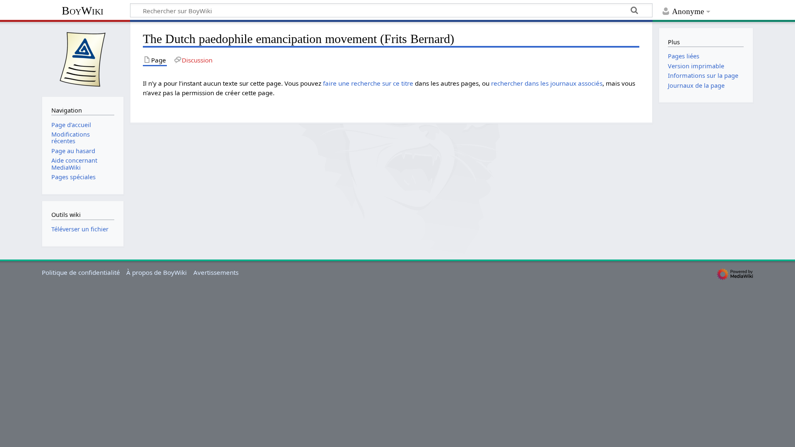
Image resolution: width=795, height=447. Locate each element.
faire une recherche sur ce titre (368, 83)
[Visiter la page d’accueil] (83, 58)
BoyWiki (83, 10)
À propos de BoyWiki (156, 272)
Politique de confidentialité (81, 272)
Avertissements (215, 272)
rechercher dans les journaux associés (546, 83)
